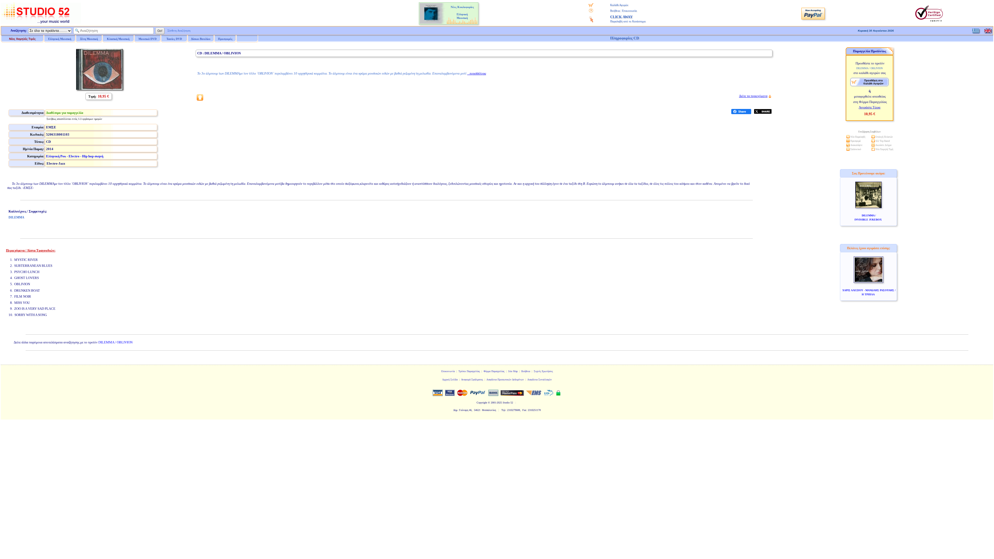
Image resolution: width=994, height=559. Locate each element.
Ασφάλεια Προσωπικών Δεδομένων (505, 379)
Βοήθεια (615, 10)
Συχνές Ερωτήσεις (543, 371)
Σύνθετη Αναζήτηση (179, 30)
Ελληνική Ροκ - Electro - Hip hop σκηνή (74, 156)
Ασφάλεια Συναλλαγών (539, 379)
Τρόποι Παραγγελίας (469, 371)
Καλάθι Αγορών (619, 4)
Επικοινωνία (629, 10)
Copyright (482, 402)
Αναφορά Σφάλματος (472, 379)
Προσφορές (225, 38)
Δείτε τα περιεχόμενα (753, 96)
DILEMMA (16, 217)
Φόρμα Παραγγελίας (494, 371)
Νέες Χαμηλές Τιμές (22, 38)
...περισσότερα (476, 73)
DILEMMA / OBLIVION (115, 342)
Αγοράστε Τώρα (869, 107)
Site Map (513, 371)
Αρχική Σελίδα (450, 379)
